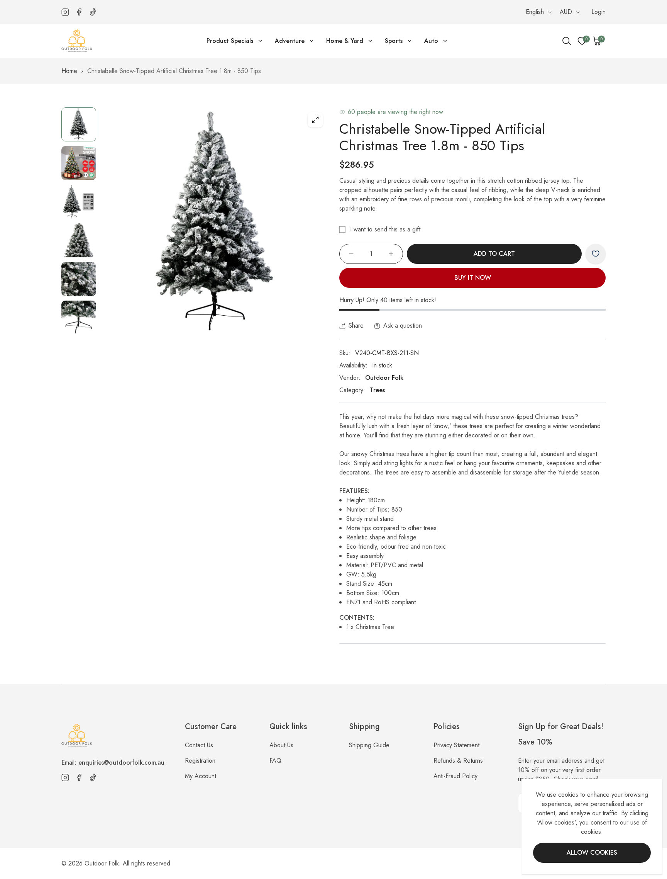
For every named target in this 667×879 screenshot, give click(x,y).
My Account (200, 776)
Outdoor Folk (384, 377)
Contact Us (199, 745)
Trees (377, 390)
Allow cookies (592, 852)
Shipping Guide (369, 745)
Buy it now (472, 277)
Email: (112, 762)
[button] (597, 41)
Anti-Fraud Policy (455, 776)
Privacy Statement (456, 745)
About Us (281, 745)
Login (598, 11)
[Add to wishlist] (596, 254)
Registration (200, 760)
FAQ (275, 760)
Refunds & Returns (458, 760)
